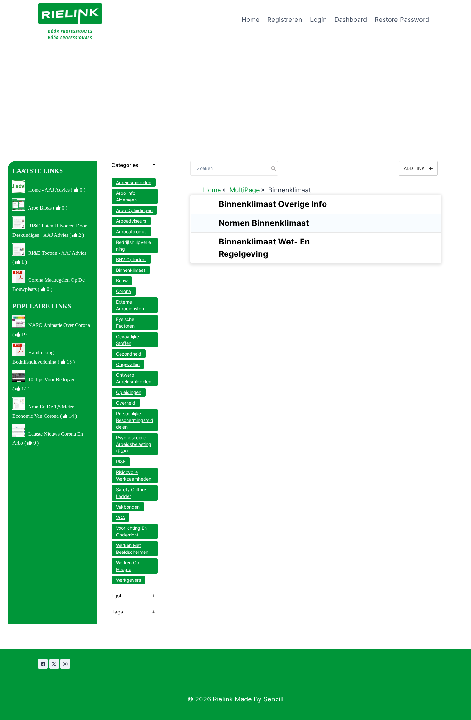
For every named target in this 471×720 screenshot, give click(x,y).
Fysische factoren (125, 322)
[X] (54, 664)
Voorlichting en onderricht (131, 531)
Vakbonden (128, 507)
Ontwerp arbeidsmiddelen (133, 378)
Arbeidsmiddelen (133, 182)
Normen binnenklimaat (264, 223)
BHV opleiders (131, 259)
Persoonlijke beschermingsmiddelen (134, 420)
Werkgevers (128, 580)
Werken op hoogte (127, 566)
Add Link (415, 168)
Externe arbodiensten (130, 305)
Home (251, 19)
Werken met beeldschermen (132, 549)
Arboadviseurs (131, 221)
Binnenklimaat (130, 270)
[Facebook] (43, 664)
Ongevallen (128, 364)
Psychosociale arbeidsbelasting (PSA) (133, 444)
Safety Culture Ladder (131, 493)
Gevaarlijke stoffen (127, 340)
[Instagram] (65, 664)
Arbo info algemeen (126, 196)
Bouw (122, 280)
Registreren (284, 19)
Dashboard (351, 19)
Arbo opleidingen (134, 210)
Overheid (125, 403)
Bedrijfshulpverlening (133, 245)
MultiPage (244, 190)
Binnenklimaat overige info (273, 204)
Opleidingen (128, 392)
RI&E (121, 461)
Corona (123, 291)
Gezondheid (128, 353)
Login (318, 19)
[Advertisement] (235, 87)
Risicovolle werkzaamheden (133, 475)
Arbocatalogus (131, 231)
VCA (120, 517)
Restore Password (402, 19)
